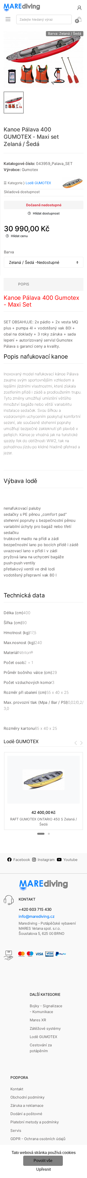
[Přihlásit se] (79, 7)
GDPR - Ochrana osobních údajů (37, 1138)
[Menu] (8, 19)
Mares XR (38, 1020)
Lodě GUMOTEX (43, 1036)
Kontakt (16, 1089)
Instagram (46, 859)
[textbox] (44, 19)
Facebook (21, 859)
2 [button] (49, 834)
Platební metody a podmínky (34, 1122)
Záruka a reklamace (27, 1105)
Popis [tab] (23, 284)
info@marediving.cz (37, 916)
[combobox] (44, 19)
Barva (9, 251)
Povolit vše (43, 1161)
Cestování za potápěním (41, 1048)
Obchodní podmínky (27, 1097)
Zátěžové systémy (45, 1028)
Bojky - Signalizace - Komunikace (46, 1009)
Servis (15, 1130)
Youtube (70, 859)
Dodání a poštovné (26, 1113)
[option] (43, 59)
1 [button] (40, 834)
